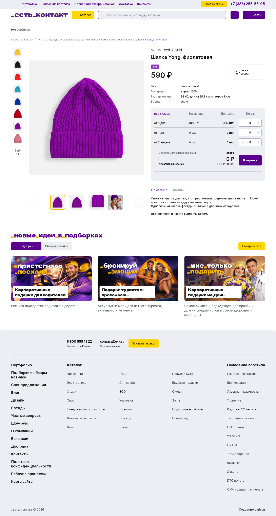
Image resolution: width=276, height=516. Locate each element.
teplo (184, 101)
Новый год (180, 418)
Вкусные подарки (185, 383)
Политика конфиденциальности (31, 464)
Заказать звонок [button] (143, 343)
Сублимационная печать (245, 489)
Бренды (18, 408)
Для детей (127, 383)
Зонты (176, 400)
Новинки (125, 409)
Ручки (123, 427)
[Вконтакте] (245, 343)
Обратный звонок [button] (214, 3)
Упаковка (126, 400)
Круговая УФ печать (241, 409)
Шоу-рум (19, 423)
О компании (22, 431)
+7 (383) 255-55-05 (247, 4)
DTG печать (235, 480)
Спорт (71, 400)
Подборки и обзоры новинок (94, 4)
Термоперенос (238, 454)
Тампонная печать (240, 418)
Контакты (144, 4)
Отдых (71, 391)
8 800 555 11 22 (79, 341)
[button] (254, 15)
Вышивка (233, 463)
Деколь (232, 472)
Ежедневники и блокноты (86, 409)
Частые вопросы (26, 415)
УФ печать (234, 436)
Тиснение (234, 400)
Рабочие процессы (28, 474)
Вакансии (19, 439)
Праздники (75, 374)
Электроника (76, 383)
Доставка (126, 4)
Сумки (177, 391)
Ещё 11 (18, 152)
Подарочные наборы (187, 409)
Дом (70, 427)
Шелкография (237, 383)
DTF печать (235, 427)
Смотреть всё (251, 246)
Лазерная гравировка (243, 391)
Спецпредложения (28, 385)
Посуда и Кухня (183, 374)
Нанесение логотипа (55, 4)
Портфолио (28, 4)
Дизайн (17, 400)
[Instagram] (253, 343)
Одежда (125, 418)
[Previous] (33, 202)
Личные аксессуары (82, 418)
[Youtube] (261, 343)
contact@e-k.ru (112, 341)
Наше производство (242, 374)
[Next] (139, 202)
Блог (15, 392)
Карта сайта (22, 481)
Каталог (74, 365)
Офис (123, 374)
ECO (122, 391)
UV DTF (232, 445)
